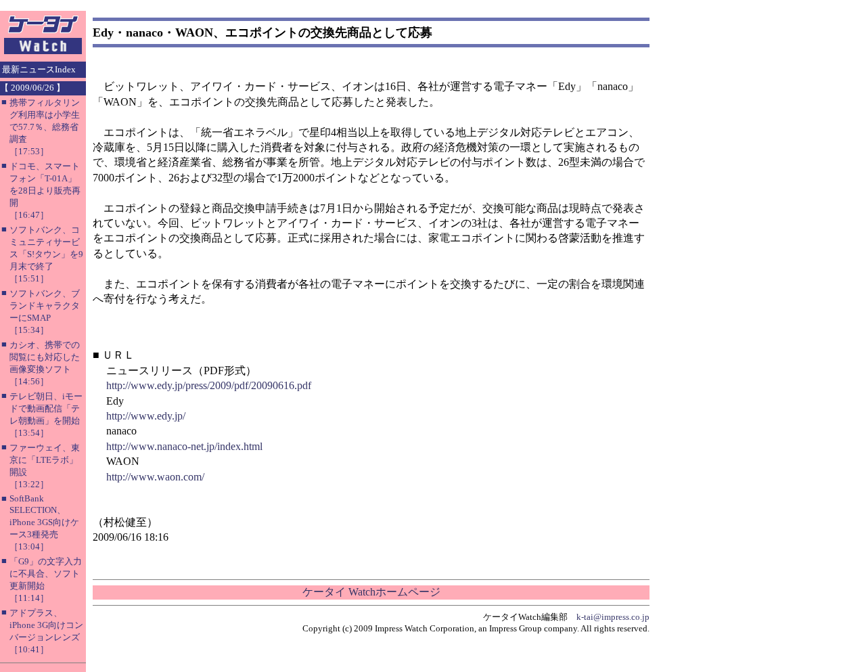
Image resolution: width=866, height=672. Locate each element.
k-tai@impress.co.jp (613, 617)
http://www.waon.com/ (155, 477)
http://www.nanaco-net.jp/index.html (184, 446)
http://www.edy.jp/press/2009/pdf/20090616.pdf (208, 385)
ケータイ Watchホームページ (371, 592)
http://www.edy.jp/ (145, 416)
